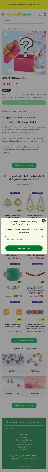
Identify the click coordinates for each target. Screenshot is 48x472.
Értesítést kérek (24, 248)
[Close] (44, 220)
